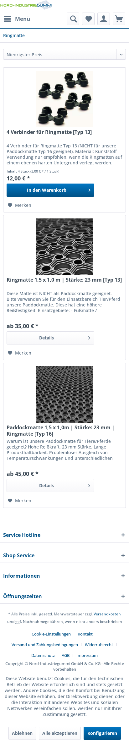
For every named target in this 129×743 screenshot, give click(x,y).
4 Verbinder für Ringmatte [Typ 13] (49, 132)
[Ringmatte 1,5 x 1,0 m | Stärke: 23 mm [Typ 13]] (64, 246)
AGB (66, 655)
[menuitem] (16, 19)
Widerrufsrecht (99, 644)
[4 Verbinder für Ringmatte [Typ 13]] (64, 99)
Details (46, 338)
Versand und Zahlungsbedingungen (45, 644)
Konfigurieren (102, 733)
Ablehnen (22, 733)
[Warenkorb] (119, 19)
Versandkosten (107, 614)
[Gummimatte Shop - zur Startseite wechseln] (26, 6)
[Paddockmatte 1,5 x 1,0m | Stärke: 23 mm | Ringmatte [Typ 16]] (64, 394)
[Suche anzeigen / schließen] (73, 19)
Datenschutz (43, 655)
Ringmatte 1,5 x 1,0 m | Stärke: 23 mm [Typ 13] (64, 280)
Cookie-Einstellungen (51, 634)
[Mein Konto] (103, 19)
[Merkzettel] (88, 19)
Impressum (87, 655)
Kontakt (85, 634)
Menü (22, 18)
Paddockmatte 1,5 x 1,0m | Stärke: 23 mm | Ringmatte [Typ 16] (61, 430)
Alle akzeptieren (59, 733)
